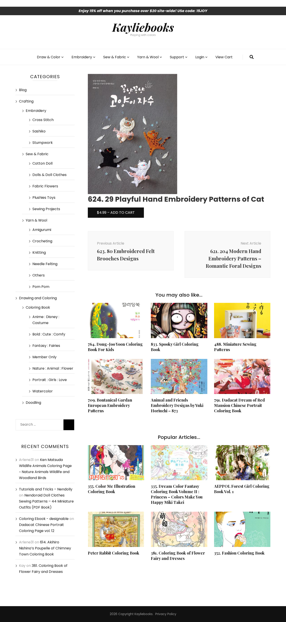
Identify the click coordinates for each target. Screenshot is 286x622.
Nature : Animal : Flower (52, 368)
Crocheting (42, 241)
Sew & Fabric (114, 57)
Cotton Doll (42, 163)
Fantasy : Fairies (46, 345)
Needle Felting (44, 263)
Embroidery (82, 57)
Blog (23, 89)
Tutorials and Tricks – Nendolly (45, 489)
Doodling (33, 402)
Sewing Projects (46, 209)
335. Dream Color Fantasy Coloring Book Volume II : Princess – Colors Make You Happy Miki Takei (177, 494)
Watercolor (42, 391)
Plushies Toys (43, 197)
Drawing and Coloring (38, 298)
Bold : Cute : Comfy (48, 334)
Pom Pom (40, 286)
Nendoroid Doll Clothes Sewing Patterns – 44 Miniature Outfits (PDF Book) (46, 501)
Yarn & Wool (148, 57)
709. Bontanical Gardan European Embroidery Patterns (110, 405)
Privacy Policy (165, 614)
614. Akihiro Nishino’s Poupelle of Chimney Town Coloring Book (45, 548)
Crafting (26, 101)
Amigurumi (41, 229)
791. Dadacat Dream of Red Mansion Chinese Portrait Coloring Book (239, 405)
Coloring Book (38, 307)
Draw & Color (48, 57)
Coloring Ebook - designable (44, 518)
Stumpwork (42, 142)
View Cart (224, 57)
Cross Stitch (43, 119)
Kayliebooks (143, 27)
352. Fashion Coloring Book (239, 553)
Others (38, 275)
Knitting (39, 252)
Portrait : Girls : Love (49, 379)
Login (199, 57)
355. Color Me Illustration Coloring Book (111, 489)
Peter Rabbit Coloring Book (113, 553)
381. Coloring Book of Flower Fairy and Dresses (178, 555)
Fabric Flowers (45, 186)
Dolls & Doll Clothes (49, 174)
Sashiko (39, 131)
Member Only (44, 357)
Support (177, 57)
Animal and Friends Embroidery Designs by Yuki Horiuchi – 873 (177, 405)
